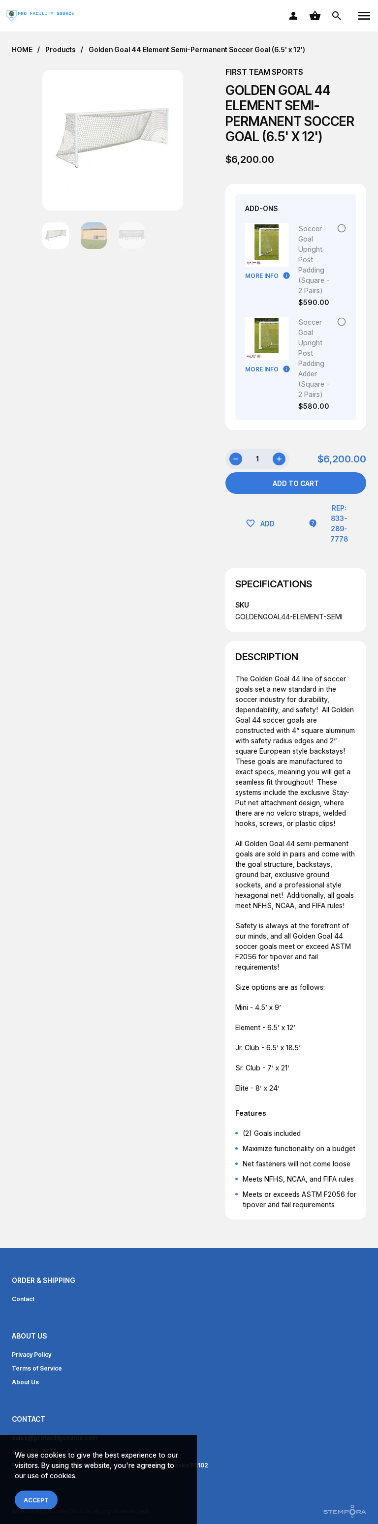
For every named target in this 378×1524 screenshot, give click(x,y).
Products (60, 49)
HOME (22, 49)
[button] (162, 140)
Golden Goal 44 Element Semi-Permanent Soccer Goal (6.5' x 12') (197, 49)
